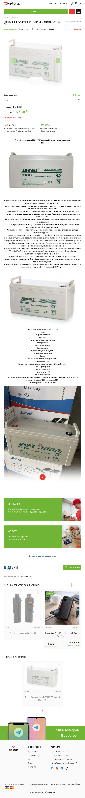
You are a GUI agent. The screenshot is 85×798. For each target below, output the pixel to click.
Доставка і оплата (39, 29)
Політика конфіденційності (38, 784)
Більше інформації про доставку (42, 556)
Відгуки (52, 29)
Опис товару (24, 29)
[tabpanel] (35, 60)
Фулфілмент (33, 756)
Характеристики (10, 29)
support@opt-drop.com (63, 759)
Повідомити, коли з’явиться (13, 118)
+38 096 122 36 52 (58, 3)
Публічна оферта (74, 784)
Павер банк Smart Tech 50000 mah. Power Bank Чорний (62, 634)
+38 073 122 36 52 (61, 756)
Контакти (32, 767)
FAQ (29, 759)
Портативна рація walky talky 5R (23, 633)
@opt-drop (68, 735)
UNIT (79, 100)
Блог (30, 763)
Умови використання (58, 784)
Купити (51, 644)
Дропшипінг (33, 752)
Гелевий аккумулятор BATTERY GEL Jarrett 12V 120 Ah (42, 698)
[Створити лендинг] (77, 596)
